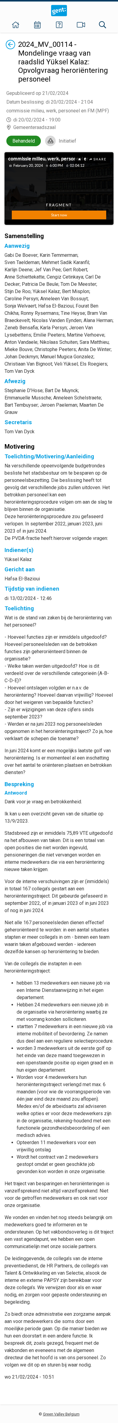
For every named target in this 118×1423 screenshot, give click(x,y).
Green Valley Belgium (61, 1414)
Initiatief (67, 141)
